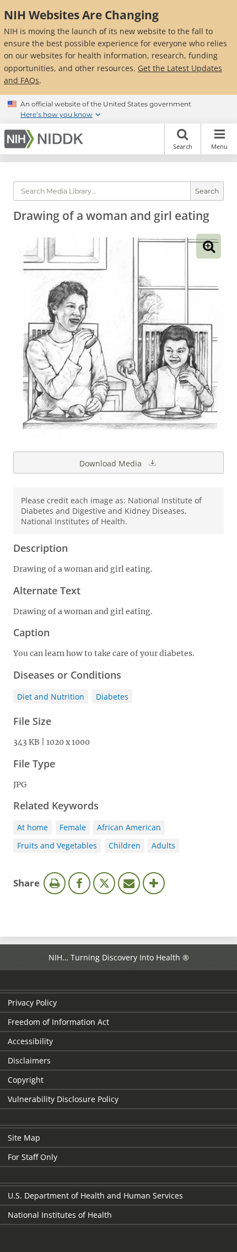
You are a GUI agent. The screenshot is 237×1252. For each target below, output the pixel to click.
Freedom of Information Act (58, 1022)
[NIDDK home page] (45, 139)
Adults (163, 845)
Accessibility (30, 1041)
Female (73, 827)
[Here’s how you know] (118, 109)
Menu (219, 146)
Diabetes (112, 696)
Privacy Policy (32, 1002)
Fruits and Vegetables (57, 845)
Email (129, 883)
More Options (154, 883)
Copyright (26, 1079)
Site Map (24, 1137)
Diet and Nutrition (50, 696)
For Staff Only (32, 1157)
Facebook (79, 883)
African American (129, 827)
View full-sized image (208, 246)
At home (32, 827)
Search (182, 146)
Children (125, 845)
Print (55, 883)
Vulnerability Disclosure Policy (63, 1099)
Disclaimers (29, 1060)
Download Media (111, 463)
